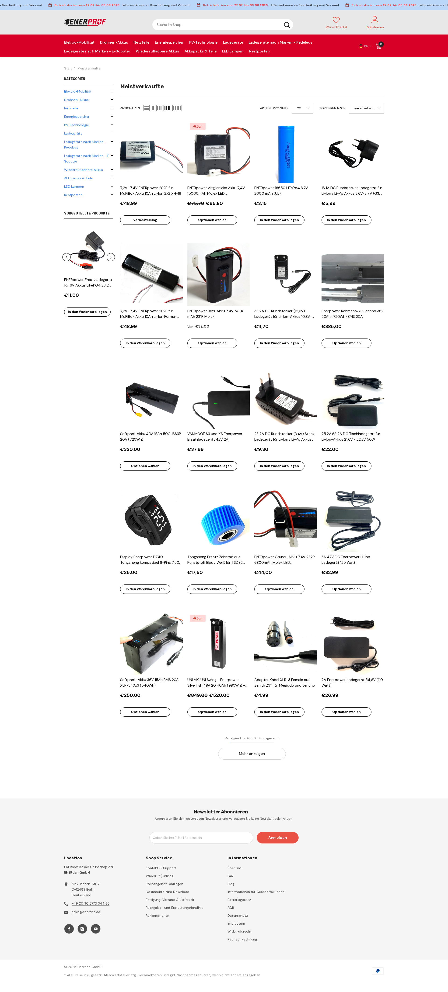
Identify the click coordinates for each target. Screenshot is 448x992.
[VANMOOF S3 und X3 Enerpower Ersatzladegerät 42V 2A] (218, 397)
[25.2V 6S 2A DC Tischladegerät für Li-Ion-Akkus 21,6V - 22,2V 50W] (353, 397)
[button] (88, 108)
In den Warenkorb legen (87, 312)
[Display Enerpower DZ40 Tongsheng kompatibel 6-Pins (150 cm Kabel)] (151, 520)
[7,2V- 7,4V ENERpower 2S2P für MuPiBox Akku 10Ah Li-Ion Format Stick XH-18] (151, 274)
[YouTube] (96, 929)
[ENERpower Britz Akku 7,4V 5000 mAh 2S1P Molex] (218, 274)
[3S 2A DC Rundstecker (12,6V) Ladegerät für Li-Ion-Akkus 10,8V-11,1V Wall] (285, 274)
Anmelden (277, 837)
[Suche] (222, 24)
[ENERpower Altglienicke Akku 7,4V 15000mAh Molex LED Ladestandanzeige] (218, 152)
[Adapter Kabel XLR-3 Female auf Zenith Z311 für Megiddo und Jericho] (285, 643)
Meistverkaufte (88, 68)
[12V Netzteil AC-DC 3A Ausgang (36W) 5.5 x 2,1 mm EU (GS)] (88, 250)
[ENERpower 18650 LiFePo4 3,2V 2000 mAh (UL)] (285, 152)
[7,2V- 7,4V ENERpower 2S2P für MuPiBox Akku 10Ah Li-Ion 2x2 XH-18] (151, 152)
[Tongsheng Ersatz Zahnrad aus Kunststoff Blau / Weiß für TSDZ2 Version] (218, 520)
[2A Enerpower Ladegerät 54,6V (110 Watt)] (353, 643)
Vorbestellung (145, 220)
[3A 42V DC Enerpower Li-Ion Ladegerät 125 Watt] (353, 520)
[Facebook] (69, 929)
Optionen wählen (212, 220)
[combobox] (216, 24)
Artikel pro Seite (274, 108)
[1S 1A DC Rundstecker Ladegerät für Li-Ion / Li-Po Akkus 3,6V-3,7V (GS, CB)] (353, 152)
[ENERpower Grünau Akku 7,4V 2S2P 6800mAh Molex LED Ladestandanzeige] (285, 520)
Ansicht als (130, 108)
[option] (88, 273)
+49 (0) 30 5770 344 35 (90, 903)
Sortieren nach (332, 108)
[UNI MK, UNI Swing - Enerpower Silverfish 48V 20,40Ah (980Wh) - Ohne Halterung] (218, 643)
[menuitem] (88, 91)
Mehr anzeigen (252, 753)
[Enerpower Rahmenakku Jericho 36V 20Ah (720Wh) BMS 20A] (353, 274)
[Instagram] (82, 929)
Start (68, 68)
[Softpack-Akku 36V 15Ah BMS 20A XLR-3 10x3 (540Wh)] (151, 643)
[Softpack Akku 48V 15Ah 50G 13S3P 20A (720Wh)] (151, 397)
